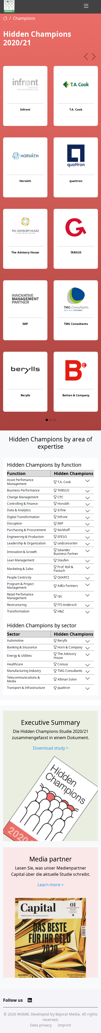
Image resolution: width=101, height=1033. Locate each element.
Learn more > (51, 885)
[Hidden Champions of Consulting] (9, 6)
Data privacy (41, 1025)
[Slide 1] (47, 420)
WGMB (23, 1014)
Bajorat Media (67, 1014)
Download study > (50, 748)
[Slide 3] (54, 420)
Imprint (64, 1025)
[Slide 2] (50, 420)
